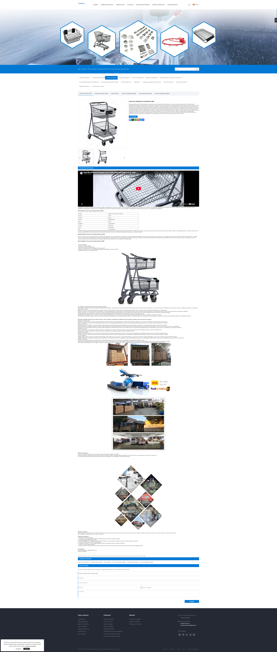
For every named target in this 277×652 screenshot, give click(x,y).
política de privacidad (193, 649)
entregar (192, 601)
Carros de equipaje (108, 624)
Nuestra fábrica (81, 619)
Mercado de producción (83, 629)
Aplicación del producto (83, 624)
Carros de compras (92, 69)
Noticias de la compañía (135, 619)
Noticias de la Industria (134, 621)
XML (184, 649)
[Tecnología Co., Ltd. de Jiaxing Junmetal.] (81, 4)
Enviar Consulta (133, 116)
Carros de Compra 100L (103, 69)
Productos (84, 69)
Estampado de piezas (109, 619)
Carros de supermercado (145, 93)
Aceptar (26, 648)
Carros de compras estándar (129, 93)
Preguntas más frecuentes (135, 624)
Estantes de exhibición (109, 629)
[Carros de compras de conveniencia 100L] (86, 157)
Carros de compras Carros (101, 93)
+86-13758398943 (185, 617)
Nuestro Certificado (82, 626)
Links (165, 649)
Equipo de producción (83, 621)
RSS (178, 649)
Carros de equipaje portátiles (162, 93)
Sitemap (171, 649)
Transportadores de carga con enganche (113, 631)
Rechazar (18, 648)
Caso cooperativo (82, 633)
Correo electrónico (185, 621)
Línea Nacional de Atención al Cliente (188, 615)
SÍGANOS (183, 631)
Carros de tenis (115, 93)
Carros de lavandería (109, 626)
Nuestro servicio (82, 631)
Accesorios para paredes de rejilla (112, 636)
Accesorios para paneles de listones (112, 633)
